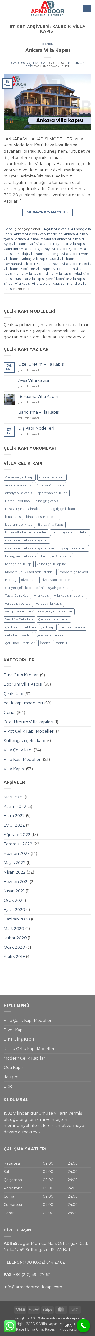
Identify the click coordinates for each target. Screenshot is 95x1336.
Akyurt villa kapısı (57, 229)
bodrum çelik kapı (19, 524)
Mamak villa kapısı (27, 273)
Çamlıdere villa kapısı (20, 249)
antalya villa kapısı (19, 493)
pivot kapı (28, 580)
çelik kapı (47, 627)
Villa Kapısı (14, 769)
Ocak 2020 (14, 947)
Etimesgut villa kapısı (62, 254)
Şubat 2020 (15, 938)
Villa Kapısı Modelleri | (58, 1324)
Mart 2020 (14, 928)
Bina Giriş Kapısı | (43, 1329)
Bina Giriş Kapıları (21, 675)
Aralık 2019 (14, 956)
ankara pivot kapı (52, 477)
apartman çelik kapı (52, 493)
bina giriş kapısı (47, 501)
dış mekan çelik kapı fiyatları (26, 540)
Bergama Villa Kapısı (38, 396)
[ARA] (83, 1325)
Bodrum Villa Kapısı (23, 684)
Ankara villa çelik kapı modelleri (38, 234)
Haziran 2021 (16, 881)
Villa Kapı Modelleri (23, 759)
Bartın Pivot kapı (18, 501)
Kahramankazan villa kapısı (57, 263)
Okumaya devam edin (47, 212)
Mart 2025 (14, 797)
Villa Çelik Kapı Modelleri (28, 1020)
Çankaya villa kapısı (53, 249)
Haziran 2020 (17, 919)
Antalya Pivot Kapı (50, 485)
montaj (10, 580)
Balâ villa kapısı (40, 244)
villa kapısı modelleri (70, 595)
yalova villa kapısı (49, 603)
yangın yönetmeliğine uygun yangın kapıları (39, 611)
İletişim (11, 1077)
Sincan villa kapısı (17, 283)
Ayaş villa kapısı (15, 244)
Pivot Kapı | (69, 1329)
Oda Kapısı (14, 1067)
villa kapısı (41, 595)
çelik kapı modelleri (23, 703)
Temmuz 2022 (18, 844)
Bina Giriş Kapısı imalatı (23, 509)
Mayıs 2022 (15, 862)
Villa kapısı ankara (45, 283)
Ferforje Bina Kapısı (56, 556)
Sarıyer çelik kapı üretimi (24, 588)
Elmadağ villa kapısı (29, 254)
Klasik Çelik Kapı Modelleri (30, 1048)
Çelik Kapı (13, 693)
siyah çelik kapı (59, 588)
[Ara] (87, 9)
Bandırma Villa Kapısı (39, 412)
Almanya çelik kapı (19, 477)
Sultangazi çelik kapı (24, 740)
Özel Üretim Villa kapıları (28, 722)
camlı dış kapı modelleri (70, 532)
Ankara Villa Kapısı (47, 50)
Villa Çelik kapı (18, 750)
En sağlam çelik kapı (21, 556)
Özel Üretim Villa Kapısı (41, 364)
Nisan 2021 (14, 891)
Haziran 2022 (17, 853)
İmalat (45, 643)
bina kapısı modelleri (42, 517)
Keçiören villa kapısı (35, 269)
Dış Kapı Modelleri (36, 428)
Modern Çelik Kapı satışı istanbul (30, 572)
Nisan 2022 (15, 872)
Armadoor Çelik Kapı (28, 63)
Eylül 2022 (14, 825)
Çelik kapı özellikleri (20, 627)
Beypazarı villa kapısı (69, 244)
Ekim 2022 (14, 816)
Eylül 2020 (14, 909)
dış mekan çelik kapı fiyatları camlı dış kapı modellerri (46, 548)
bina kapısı (13, 517)
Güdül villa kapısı (62, 259)
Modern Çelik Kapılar (24, 1058)
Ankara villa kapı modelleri (35, 239)
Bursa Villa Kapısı (51, 524)
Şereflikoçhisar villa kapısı (65, 279)
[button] (7, 8)
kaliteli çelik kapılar (51, 564)
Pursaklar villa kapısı (29, 279)
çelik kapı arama (72, 627)
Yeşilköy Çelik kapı (19, 619)
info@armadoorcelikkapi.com (33, 1287)
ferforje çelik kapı (18, 564)
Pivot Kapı (14, 1030)
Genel (47, 44)
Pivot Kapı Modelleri (56, 580)
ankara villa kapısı (70, 239)
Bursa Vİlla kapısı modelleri (26, 532)
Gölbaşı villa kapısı (34, 259)
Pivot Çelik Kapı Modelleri (29, 731)
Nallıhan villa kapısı (57, 273)
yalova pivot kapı (18, 603)
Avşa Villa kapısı (33, 380)
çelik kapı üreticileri (20, 643)
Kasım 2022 (15, 806)
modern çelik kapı (74, 572)
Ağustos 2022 (17, 834)
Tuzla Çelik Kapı (17, 595)
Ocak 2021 (14, 900)
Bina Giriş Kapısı (20, 1039)
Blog (8, 1086)
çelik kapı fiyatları (18, 635)
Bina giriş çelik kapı (60, 509)
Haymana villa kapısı (19, 263)
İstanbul (61, 643)
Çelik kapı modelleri (53, 619)
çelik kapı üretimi (49, 635)
